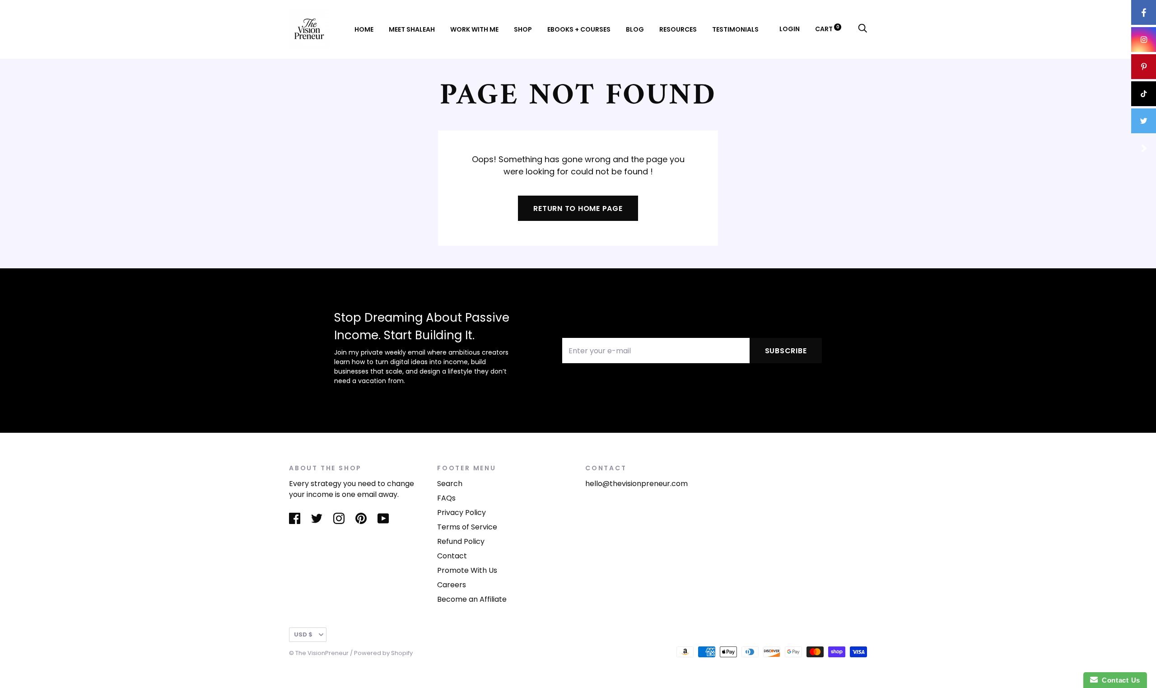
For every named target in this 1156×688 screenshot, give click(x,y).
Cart (827, 28)
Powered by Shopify (383, 653)
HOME (363, 29)
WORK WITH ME (474, 29)
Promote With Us (467, 570)
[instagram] (1143, 39)
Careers (451, 585)
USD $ (303, 634)
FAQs (446, 498)
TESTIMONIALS (735, 29)
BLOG (635, 29)
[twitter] (1143, 120)
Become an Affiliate (472, 599)
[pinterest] (1143, 66)
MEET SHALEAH (412, 29)
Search (449, 483)
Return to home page (577, 208)
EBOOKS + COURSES (579, 29)
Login (789, 28)
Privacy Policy (461, 512)
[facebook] (1143, 12)
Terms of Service (467, 527)
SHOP (523, 29)
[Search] (862, 28)
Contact (452, 556)
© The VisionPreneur (319, 653)
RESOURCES (678, 29)
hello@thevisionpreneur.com (636, 483)
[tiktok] (1143, 93)
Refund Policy (461, 541)
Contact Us (1119, 680)
